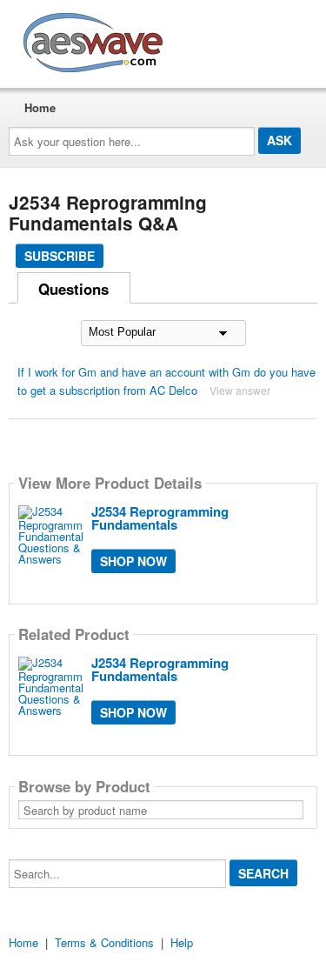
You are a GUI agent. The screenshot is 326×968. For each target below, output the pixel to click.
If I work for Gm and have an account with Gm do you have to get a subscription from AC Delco (166, 381)
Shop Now (133, 561)
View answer (240, 390)
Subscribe (59, 255)
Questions (73, 288)
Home (40, 107)
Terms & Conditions (104, 942)
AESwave (220, 39)
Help (181, 942)
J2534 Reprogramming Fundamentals (160, 518)
